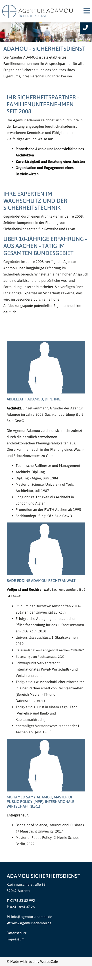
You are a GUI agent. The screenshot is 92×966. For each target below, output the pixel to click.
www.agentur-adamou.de (31, 923)
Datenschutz (17, 933)
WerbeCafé (49, 961)
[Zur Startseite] (38, 11)
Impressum (16, 939)
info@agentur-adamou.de (31, 917)
